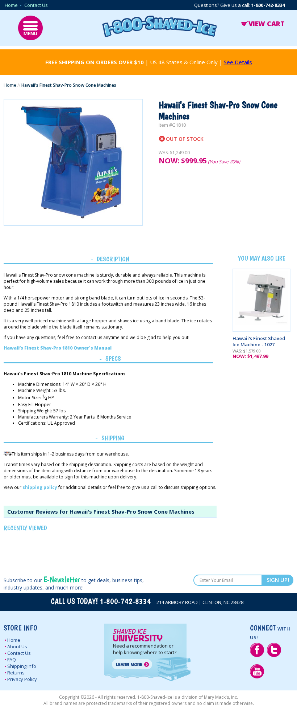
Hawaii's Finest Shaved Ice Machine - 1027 (259, 341)
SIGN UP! (278, 579)
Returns (16, 672)
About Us (17, 646)
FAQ (11, 659)
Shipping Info (21, 666)
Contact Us (36, 5)
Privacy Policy (22, 679)
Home (11, 5)
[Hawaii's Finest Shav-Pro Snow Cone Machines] (73, 162)
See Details (238, 62)
